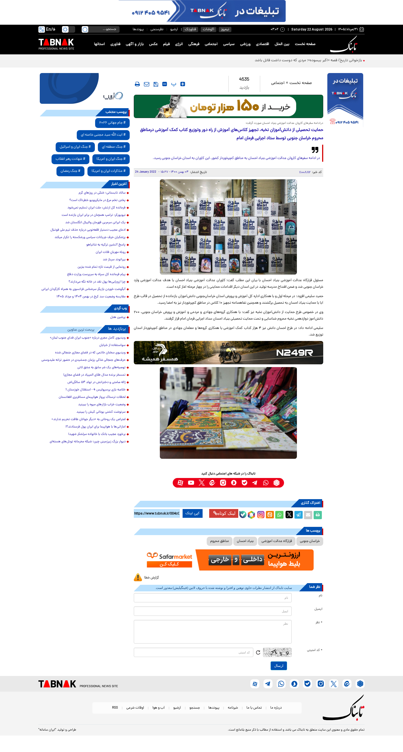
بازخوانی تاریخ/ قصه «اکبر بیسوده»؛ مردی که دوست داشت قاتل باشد (308, 60)
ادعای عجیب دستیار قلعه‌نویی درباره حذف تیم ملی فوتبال (88, 230)
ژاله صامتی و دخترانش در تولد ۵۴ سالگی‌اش (96, 382)
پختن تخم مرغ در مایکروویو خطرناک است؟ (97, 200)
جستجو (194, 708)
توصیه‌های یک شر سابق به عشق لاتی (101, 367)
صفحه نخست (305, 44)
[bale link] (244, 482)
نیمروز (225, 29)
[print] (137, 84)
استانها (99, 44)
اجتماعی (211, 44)
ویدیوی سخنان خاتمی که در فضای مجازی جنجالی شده (90, 352)
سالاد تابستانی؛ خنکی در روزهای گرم (102, 193)
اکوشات (208, 29)
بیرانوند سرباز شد (114, 259)
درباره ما (276, 708)
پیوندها (138, 29)
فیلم (166, 44)
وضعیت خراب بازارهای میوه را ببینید (102, 404)
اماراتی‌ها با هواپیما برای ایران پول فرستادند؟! (96, 426)
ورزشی (245, 44)
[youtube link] (191, 482)
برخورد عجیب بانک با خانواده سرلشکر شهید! (97, 434)
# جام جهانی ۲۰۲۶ (112, 122)
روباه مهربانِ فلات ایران (111, 252)
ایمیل (318, 609)
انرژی (179, 44)
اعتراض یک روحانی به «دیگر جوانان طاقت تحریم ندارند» (89, 419)
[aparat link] (180, 482)
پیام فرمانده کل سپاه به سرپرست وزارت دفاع (96, 274)
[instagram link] (223, 482)
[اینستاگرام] (260, 514)
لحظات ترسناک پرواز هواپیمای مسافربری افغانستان (92, 397)
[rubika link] (276, 482)
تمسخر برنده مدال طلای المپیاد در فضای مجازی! (94, 375)
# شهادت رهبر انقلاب (70, 159)
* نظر (319, 622)
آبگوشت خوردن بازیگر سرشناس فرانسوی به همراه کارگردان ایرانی (83, 289)
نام (320, 595)
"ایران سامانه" (47, 730)
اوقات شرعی (135, 708)
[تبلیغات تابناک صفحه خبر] (345, 100)
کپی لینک (193, 513)
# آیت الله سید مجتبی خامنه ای (103, 135)
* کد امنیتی (314, 650)
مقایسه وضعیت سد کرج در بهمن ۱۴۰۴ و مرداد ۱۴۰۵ (91, 296)
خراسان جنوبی (310, 541)
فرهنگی (193, 44)
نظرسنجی (157, 29)
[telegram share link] (298, 515)
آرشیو (174, 29)
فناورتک (190, 29)
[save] (156, 84)
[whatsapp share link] (279, 515)
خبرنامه (233, 708)
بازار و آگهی (135, 44)
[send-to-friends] (147, 84)
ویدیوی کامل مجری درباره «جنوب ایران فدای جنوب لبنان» (88, 338)
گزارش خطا (151, 577)
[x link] (201, 482)
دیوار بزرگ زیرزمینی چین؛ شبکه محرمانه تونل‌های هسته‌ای (88, 441)
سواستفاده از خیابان (112, 345)
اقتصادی (262, 44)
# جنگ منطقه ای (114, 147)
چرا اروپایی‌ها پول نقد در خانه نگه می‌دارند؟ (97, 281)
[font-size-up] (182, 84)
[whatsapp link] (265, 482)
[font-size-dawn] (164, 84)
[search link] (85, 29)
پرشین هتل (118, 317)
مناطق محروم (219, 541)
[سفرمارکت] (228, 560)
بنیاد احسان (245, 541)
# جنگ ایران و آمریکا (111, 159)
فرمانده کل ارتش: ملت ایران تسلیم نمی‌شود (96, 207)
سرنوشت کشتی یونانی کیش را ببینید (101, 412)
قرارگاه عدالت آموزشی (277, 541)
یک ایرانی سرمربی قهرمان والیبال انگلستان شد (95, 222)
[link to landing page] (345, 44)
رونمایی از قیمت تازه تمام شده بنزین (102, 267)
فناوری (115, 44)
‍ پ (173, 84)
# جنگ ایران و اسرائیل (75, 147)
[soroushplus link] (233, 482)
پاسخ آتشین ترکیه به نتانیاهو (106, 244)
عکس (153, 44)
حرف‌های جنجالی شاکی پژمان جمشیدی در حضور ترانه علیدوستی (83, 360)
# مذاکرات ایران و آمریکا (109, 171)
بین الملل (282, 44)
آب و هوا (158, 708)
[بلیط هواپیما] (85, 88)
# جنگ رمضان (70, 171)
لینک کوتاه (226, 513)
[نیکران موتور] (228, 352)
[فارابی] (228, 106)
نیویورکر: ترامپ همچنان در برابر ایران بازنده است (94, 215)
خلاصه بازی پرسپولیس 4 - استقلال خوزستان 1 (96, 389)
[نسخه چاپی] (318, 515)
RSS (115, 708)
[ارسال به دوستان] (308, 515)
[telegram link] (255, 482)
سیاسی (229, 44)
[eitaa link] (212, 482)
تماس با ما (254, 708)
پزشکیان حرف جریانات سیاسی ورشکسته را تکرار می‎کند (90, 237)
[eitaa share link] (270, 515)
